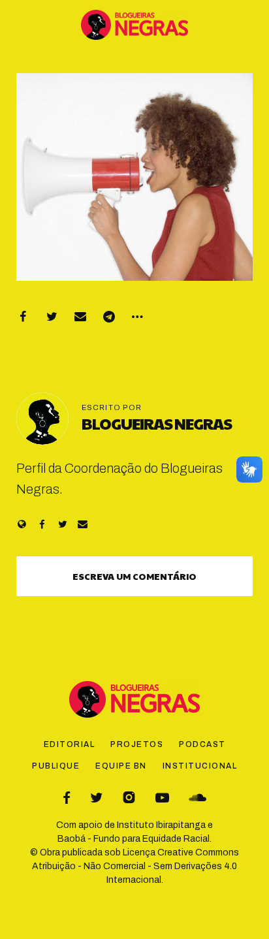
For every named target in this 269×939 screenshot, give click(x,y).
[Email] (80, 317)
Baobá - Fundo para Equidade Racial (133, 839)
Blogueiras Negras (157, 423)
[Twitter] (51, 317)
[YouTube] (162, 797)
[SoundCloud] (197, 797)
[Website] (22, 524)
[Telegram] (109, 317)
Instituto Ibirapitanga (161, 825)
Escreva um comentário (134, 575)
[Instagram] (129, 797)
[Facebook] (23, 317)
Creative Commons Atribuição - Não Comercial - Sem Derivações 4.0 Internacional (135, 866)
